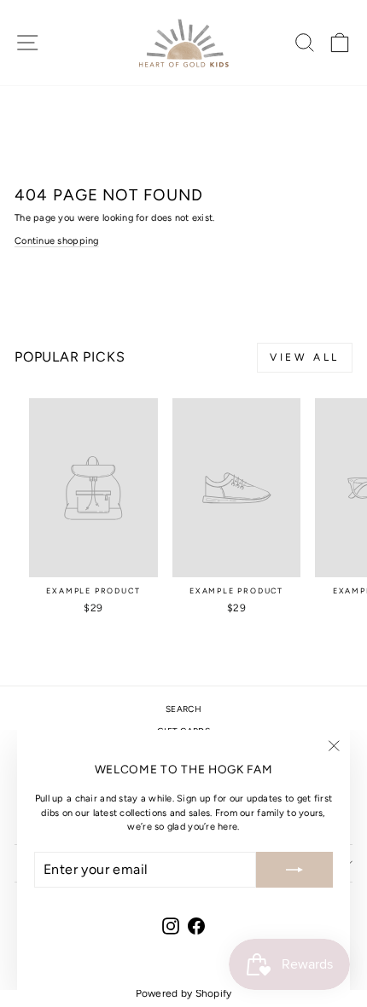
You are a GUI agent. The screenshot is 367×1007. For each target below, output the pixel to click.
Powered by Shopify (184, 993)
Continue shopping (57, 240)
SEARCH (183, 709)
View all (305, 357)
